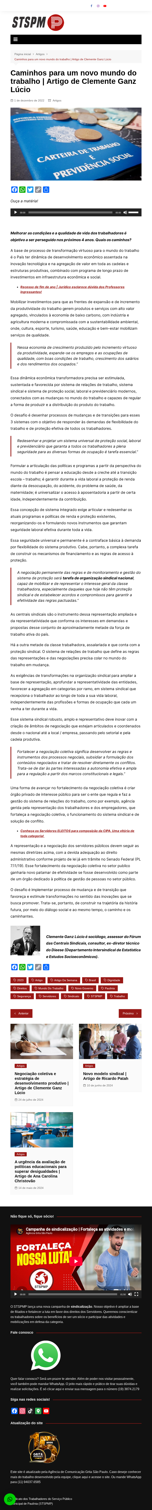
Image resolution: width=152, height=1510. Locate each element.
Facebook (91, 6)
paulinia (110, 988)
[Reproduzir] (16, 212)
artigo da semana (65, 980)
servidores (49, 996)
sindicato (73, 996)
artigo (39, 980)
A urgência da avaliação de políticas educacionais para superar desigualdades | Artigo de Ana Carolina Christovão (40, 1171)
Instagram (98, 6)
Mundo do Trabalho (50, 988)
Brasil (92, 980)
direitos (22, 988)
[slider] (134, 212)
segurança (24, 996)
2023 (20, 980)
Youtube (105, 6)
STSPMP (96, 996)
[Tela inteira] (136, 1294)
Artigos (57, 100)
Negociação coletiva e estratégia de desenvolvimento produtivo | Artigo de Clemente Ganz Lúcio (42, 1083)
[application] (75, 212)
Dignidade (113, 980)
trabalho (119, 996)
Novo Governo (84, 988)
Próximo (128, 1013)
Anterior (23, 1013)
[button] (10, 1499)
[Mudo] (125, 212)
